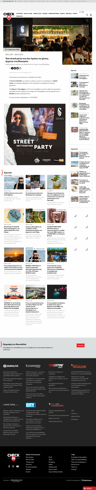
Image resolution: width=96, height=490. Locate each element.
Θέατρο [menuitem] (62, 13)
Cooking (72, 1)
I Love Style (53, 1)
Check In (60, 1)
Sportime (32, 1)
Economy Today (40, 1)
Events (28, 472)
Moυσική (29, 464)
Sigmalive (19, 1)
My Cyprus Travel (81, 1)
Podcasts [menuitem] (19, 16)
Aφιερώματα (53, 467)
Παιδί (50, 457)
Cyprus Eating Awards (56, 472)
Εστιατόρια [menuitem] (19, 13)
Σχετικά (8, 172)
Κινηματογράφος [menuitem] (54, 13)
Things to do (30, 462)
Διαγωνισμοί (53, 469)
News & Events (19, 54)
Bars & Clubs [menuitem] (28, 13)
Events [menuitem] (75, 13)
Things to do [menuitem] (37, 13)
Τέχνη (50, 459)
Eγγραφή (80, 345)
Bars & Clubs (9, 54)
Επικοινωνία (75, 464)
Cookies (73, 469)
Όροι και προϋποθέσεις (79, 459)
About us (74, 467)
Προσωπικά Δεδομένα (78, 462)
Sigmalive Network (8, 1)
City (47, 1)
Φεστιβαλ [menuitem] (69, 13)
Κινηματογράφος (31, 467)
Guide (50, 464)
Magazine (66, 1)
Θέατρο (28, 469)
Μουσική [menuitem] (45, 13)
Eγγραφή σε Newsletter (79, 457)
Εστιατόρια (50, 191)
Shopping (52, 462)
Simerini (26, 1)
